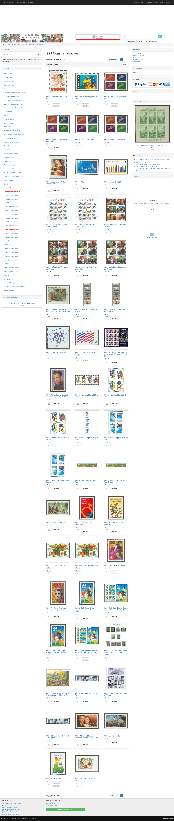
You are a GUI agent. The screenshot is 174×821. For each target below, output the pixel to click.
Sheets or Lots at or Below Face (13, 176)
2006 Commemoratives (11, 256)
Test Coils (7, 275)
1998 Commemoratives (11, 226)
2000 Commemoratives (11, 233)
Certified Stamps (9, 85)
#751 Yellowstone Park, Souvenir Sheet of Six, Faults (152, 145)
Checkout (144, 41)
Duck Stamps (8, 112)
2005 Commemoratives (11, 252)
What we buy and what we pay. (11, 814)
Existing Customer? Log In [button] (65, 809)
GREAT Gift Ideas (9, 127)
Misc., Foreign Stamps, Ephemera (14, 134)
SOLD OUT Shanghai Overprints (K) (14, 172)
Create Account (50, 804)
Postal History (8, 161)
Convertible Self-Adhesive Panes (13, 100)
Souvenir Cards (8, 184)
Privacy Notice (137, 57)
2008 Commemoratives (11, 264)
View (152, 209)
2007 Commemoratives (11, 260)
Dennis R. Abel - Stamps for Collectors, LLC (24, 818)
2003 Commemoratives (11, 245)
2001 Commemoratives (11, 237)
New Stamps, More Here (10, 297)
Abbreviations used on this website (12, 804)
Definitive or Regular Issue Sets (13, 104)
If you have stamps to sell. (9, 807)
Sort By (125, 64)
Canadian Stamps (9, 81)
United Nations (8, 279)
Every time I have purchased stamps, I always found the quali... (151, 203)
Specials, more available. (140, 101)
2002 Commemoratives (11, 241)
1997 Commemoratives (11, 222)
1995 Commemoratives (11, 214)
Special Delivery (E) (9, 188)
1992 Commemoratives (11, 203)
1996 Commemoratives (11, 218)
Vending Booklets (9, 290)
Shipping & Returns (138, 55)
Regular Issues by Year (10, 271)
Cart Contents (133, 41)
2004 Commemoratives (11, 248)
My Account (153, 41)
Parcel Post (7, 146)
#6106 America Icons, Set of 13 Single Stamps (21, 303)
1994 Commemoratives (11, 210)
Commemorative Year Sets (12, 96)
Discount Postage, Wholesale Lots (14, 108)
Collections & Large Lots (11, 89)
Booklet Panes (8, 77)
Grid (58, 64)
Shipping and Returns (8, 813)
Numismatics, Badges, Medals (12, 131)
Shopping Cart (137, 68)
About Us (5, 805)
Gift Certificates (8, 123)
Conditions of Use (138, 59)
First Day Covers (9, 119)
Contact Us (136, 61)
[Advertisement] (87, 19)
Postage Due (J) (9, 157)
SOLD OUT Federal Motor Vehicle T (14, 287)
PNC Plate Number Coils (11, 153)
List (53, 64)
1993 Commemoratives (11, 207)
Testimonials (136, 176)
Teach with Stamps (138, 54)
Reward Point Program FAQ (10, 811)
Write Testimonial (152, 238)
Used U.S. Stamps (9, 283)
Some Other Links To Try (154, 2)
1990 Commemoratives (11, 195)
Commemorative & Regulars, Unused (15, 92)
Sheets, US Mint (8, 180)
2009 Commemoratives (11, 267)
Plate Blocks (7, 150)
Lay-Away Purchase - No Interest (11, 809)
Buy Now (56, 105)
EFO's (6, 115)
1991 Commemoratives (11, 199)
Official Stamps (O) (9, 138)
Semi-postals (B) (9, 169)
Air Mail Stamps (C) (9, 73)
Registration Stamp (9, 165)
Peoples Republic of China (11, 142)
